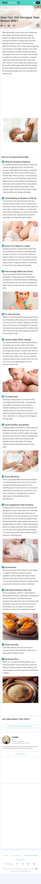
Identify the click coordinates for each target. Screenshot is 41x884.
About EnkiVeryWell (30, 855)
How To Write (20, 860)
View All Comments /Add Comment (20, 726)
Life (4, 26)
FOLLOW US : (9, 864)
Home (6, 855)
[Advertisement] (20, 97)
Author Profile (20, 754)
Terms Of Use (16, 855)
